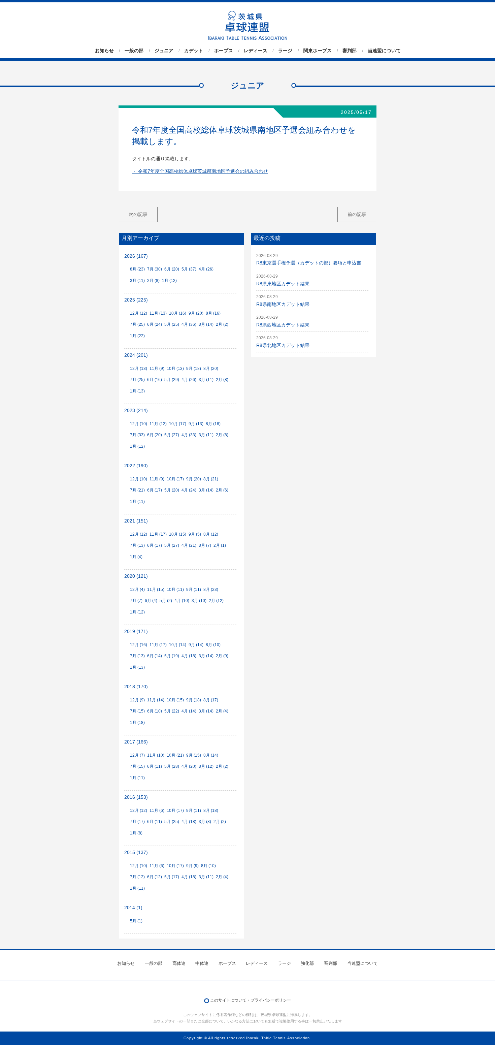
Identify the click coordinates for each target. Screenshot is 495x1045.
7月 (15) (137, 711)
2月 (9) (222, 656)
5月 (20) (171, 490)
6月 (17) (154, 490)
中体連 (201, 963)
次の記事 (138, 214)
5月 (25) (171, 324)
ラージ (285, 50)
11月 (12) (158, 424)
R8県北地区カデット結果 (282, 345)
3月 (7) (205, 545)
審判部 (349, 50)
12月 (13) (138, 369)
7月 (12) (137, 877)
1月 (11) (137, 502)
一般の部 (134, 50)
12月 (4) (137, 590)
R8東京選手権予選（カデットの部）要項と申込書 (308, 262)
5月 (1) (136, 921)
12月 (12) (138, 313)
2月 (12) (216, 601)
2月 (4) (222, 711)
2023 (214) (136, 410)
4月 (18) (189, 656)
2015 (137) (136, 852)
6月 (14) (154, 656)
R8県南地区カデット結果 (282, 304)
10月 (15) (177, 534)
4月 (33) (189, 435)
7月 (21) (137, 490)
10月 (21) (175, 755)
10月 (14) (177, 645)
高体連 (179, 963)
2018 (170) (136, 686)
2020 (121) (136, 576)
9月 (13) (196, 424)
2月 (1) (219, 545)
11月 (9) (157, 369)
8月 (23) (137, 269)
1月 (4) (136, 557)
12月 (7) (137, 755)
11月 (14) (155, 700)
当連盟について (384, 50)
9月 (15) (193, 755)
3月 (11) (137, 281)
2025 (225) (136, 300)
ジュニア (164, 50)
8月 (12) (210, 534)
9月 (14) (196, 645)
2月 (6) (222, 490)
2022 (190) (136, 465)
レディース (255, 50)
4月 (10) (181, 601)
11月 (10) (155, 755)
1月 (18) (137, 723)
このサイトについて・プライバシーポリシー (250, 1000)
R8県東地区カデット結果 (282, 283)
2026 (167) (136, 256)
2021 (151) (136, 521)
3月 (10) (199, 601)
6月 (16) (154, 380)
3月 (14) (206, 324)
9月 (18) (193, 369)
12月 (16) (138, 645)
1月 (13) (137, 391)
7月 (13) (137, 545)
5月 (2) (166, 601)
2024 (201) (136, 355)
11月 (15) (155, 590)
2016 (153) (136, 797)
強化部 (307, 963)
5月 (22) (171, 711)
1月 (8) (136, 833)
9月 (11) (193, 590)
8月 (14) (210, 755)
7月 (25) (137, 324)
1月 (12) (169, 281)
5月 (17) (171, 877)
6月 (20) (171, 269)
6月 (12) (154, 877)
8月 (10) (213, 645)
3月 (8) (205, 822)
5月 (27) (171, 435)
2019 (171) (136, 631)
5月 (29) (171, 380)
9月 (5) (195, 534)
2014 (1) (133, 907)
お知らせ (104, 50)
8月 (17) (210, 700)
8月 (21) (210, 479)
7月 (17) (137, 822)
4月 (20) (189, 766)
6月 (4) (151, 601)
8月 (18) (213, 424)
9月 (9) (192, 866)
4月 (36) (189, 324)
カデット (193, 50)
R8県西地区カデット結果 (282, 324)
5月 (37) (189, 269)
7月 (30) (154, 269)
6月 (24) (154, 324)
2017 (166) (136, 742)
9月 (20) (196, 313)
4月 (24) (189, 490)
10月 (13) (175, 369)
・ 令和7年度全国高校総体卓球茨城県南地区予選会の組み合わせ (200, 171)
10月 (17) (177, 424)
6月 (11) (154, 766)
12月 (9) (137, 700)
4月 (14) (189, 711)
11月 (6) (157, 811)
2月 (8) (153, 281)
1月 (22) (137, 336)
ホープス (223, 50)
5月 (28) (171, 766)
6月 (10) (154, 711)
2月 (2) (222, 324)
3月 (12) (206, 766)
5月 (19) (171, 656)
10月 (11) (175, 590)
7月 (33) (137, 435)
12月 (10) (138, 424)
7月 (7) (136, 601)
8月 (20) (210, 369)
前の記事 (357, 214)
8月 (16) (213, 313)
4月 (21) (189, 545)
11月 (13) (158, 313)
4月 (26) (206, 269)
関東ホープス (317, 50)
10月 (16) (177, 313)
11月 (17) (158, 534)
